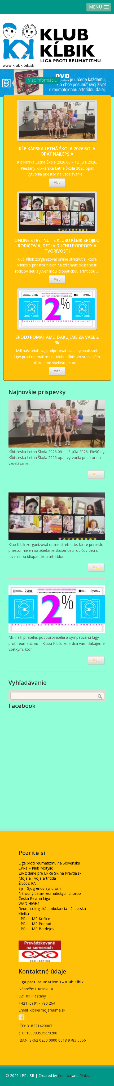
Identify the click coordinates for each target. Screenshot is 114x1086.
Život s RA (27, 883)
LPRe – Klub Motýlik (36, 868)
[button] (98, 7)
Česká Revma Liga (34, 898)
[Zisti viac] (57, 120)
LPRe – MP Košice (34, 918)
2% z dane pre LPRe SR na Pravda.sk (50, 873)
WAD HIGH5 (29, 903)
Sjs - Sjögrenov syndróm (40, 888)
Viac (57, 182)
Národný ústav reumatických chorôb (50, 893)
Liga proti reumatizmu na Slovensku (49, 863)
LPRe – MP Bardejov (36, 928)
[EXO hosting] (40, 960)
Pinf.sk (85, 1075)
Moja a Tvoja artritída (37, 878)
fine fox (64, 1075)
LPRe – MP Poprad (35, 923)
